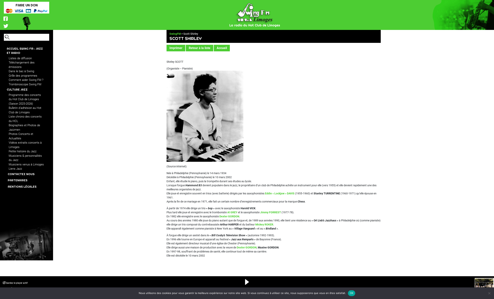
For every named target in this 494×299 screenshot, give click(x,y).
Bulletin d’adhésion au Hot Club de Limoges (25, 110)
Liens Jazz (15, 168)
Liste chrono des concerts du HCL (25, 119)
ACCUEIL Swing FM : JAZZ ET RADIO (25, 51)
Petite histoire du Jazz (22, 151)
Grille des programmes (23, 75)
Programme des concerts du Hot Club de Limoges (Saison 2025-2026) (25, 99)
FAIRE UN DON (27, 5)
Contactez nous (21, 174)
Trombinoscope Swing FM (25, 84)
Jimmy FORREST (270, 212)
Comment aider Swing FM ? (26, 80)
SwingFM (175, 33)
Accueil (222, 48)
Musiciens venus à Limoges (26, 164)
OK (352, 293)
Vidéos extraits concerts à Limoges (25, 145)
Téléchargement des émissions (22, 65)
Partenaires (17, 180)
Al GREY (232, 212)
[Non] (489, 293)
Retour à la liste (199, 48)
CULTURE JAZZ (17, 89)
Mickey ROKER (264, 224)
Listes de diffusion (20, 58)
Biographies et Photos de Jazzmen (24, 127)
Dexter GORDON (229, 216)
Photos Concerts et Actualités (21, 136)
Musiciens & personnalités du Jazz (25, 158)
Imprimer (175, 48)
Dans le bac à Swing (21, 71)
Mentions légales (22, 186)
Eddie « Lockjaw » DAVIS (279, 193)
